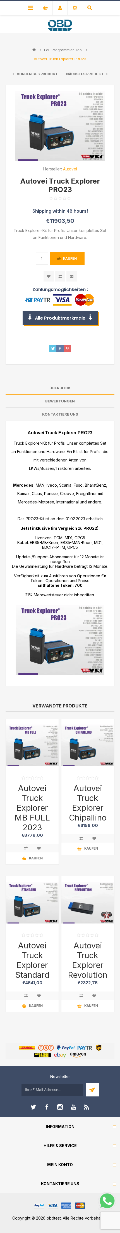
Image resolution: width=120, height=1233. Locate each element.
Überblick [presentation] (60, 388)
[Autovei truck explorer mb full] (32, 745)
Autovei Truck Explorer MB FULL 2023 (32, 807)
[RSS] (86, 1107)
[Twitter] (33, 1107)
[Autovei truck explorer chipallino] (87, 745)
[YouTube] (73, 1107)
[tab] (60, 388)
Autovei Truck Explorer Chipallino (88, 802)
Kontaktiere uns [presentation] (60, 414)
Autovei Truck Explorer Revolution (87, 960)
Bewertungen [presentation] (60, 401)
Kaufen (70, 258)
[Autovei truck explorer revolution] (87, 902)
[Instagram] (60, 1107)
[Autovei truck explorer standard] (32, 902)
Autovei (70, 169)
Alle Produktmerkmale (60, 318)
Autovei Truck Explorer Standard (32, 960)
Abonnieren (92, 1089)
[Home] (34, 49)
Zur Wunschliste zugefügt (49, 276)
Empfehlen (71, 276)
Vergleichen (60, 276)
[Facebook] (46, 1107)
